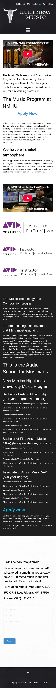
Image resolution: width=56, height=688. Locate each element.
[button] (9, 641)
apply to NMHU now (32, 521)
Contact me (8, 516)
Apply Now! (28, 113)
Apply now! (15, 509)
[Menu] (28, 30)
